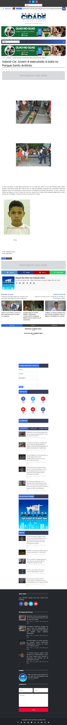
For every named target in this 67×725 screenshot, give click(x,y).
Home (3, 58)
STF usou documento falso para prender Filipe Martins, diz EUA (35, 570)
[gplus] (24, 722)
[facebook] (30, 1)
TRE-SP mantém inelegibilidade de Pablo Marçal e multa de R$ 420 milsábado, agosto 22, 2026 (36, 561)
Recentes (23, 428)
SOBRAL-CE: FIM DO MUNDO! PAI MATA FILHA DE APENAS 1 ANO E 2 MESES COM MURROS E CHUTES (55, 314)
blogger (12, 325)
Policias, (29, 69)
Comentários (43, 429)
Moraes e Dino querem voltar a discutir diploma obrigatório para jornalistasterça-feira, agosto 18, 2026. (37, 580)
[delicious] (48, 722)
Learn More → (32, 679)
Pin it (44, 272)
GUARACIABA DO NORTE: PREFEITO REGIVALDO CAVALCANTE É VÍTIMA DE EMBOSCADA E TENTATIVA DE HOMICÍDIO (32, 316)
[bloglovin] (31, 722)
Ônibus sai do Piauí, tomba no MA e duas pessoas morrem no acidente (11, 314)
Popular (33, 428)
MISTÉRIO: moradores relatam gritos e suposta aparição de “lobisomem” (37, 551)
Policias (9, 58)
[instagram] (36, 1)
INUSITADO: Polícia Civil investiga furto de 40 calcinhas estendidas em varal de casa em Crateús (37, 434)
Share (28, 272)
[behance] (41, 722)
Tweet (12, 272)
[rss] (38, 722)
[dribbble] (35, 722)
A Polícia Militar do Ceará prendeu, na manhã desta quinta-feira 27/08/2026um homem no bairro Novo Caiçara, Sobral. (37, 457)
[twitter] (33, 1)
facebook (54, 325)
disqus (33, 325)
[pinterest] (28, 722)
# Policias (8, 258)
